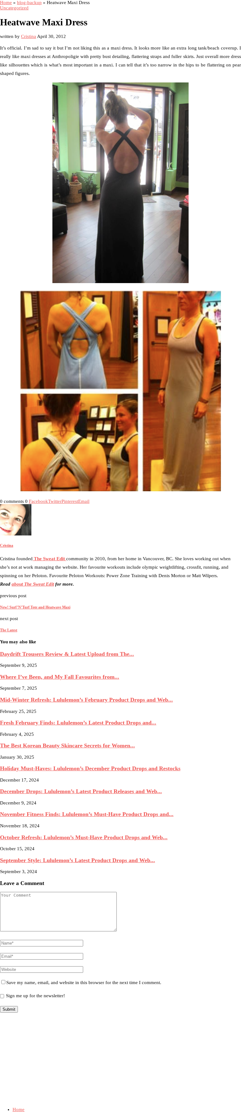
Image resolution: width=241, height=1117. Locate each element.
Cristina (28, 36)
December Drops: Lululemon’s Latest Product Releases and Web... (81, 791)
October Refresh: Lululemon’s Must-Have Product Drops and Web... (84, 837)
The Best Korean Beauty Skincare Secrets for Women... (67, 745)
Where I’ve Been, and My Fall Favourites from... (59, 677)
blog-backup (29, 2)
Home (6, 2)
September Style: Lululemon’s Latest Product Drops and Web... (77, 860)
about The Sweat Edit (33, 584)
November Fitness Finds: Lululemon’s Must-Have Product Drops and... (87, 814)
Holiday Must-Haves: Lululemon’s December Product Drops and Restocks (90, 768)
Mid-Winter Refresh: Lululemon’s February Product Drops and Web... (86, 700)
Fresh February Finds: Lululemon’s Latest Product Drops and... (78, 722)
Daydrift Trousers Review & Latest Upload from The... (67, 654)
